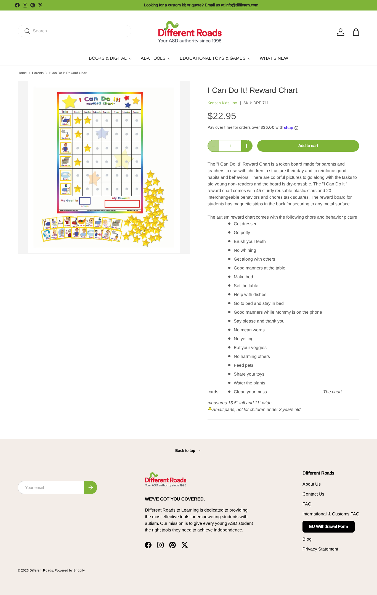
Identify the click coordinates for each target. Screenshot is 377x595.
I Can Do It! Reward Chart (68, 73)
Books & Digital (108, 58)
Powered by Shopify (70, 570)
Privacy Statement (320, 549)
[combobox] (74, 31)
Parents (38, 73)
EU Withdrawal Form (328, 526)
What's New (274, 58)
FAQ (306, 504)
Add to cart (308, 145)
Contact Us (313, 494)
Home (22, 73)
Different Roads (41, 570)
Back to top (185, 450)
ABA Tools (153, 58)
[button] (356, 32)
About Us (311, 484)
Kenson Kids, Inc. (223, 103)
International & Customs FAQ (330, 514)
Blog (307, 539)
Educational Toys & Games (213, 58)
